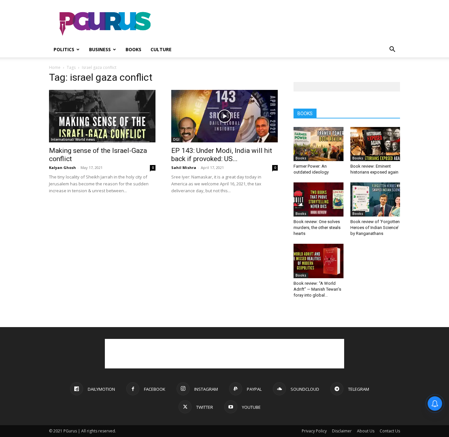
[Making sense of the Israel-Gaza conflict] (102, 116)
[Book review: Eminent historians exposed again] (375, 144)
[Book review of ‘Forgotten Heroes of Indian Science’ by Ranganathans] (375, 199)
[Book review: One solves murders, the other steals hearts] (318, 199)
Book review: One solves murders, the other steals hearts (317, 227)
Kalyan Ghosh (62, 167)
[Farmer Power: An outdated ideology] (318, 144)
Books (133, 49)
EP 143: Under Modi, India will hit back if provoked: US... (221, 155)
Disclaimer (342, 431)
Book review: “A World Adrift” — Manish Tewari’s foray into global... (317, 289)
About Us (365, 431)
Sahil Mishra (183, 167)
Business (100, 49)
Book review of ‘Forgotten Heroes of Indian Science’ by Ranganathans (375, 227)
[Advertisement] (280, 24)
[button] (392, 50)
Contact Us (390, 431)
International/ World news (73, 139)
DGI (176, 139)
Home (54, 67)
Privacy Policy (314, 431)
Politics (64, 49)
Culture (161, 49)
